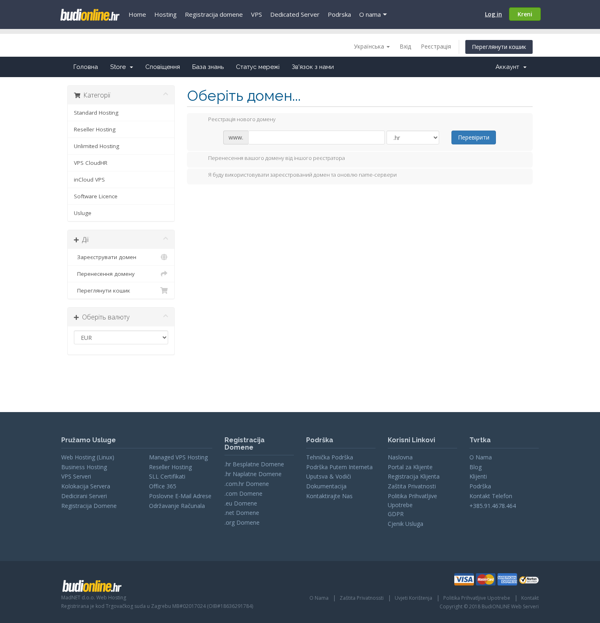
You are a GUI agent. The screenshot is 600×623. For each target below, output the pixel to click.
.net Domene (241, 513)
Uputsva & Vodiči (328, 476)
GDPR (396, 514)
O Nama (480, 457)
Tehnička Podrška (329, 457)
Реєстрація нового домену (242, 119)
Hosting (165, 14)
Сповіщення (162, 67)
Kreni (525, 14)
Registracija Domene (89, 506)
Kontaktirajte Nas (329, 496)
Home (137, 14)
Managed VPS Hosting (178, 457)
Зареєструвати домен (105, 257)
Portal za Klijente (410, 467)
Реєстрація (436, 46)
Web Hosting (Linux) (87, 457)
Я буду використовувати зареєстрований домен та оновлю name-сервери (302, 174)
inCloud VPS (89, 179)
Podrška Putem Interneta (339, 467)
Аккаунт (509, 67)
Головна (85, 67)
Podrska (339, 14)
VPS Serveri (76, 476)
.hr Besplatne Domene (254, 464)
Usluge (82, 213)
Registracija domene (214, 14)
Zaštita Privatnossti (362, 597)
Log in (493, 14)
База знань (208, 67)
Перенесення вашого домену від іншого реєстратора (276, 158)
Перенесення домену (104, 273)
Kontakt (530, 597)
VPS (256, 14)
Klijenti (478, 476)
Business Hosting (84, 467)
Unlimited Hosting (96, 146)
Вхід (405, 46)
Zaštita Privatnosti (412, 486)
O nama (370, 14)
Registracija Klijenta (414, 476)
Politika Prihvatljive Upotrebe (476, 597)
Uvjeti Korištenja (413, 597)
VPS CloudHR (90, 162)
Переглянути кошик (499, 47)
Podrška (480, 486)
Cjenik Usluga (405, 524)
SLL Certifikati (167, 476)
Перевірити (473, 137)
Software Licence (96, 196)
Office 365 (162, 486)
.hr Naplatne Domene (253, 474)
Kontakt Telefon (490, 496)
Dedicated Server (295, 14)
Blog (475, 467)
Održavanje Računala (177, 506)
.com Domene (243, 493)
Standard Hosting (96, 112)
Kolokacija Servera (85, 486)
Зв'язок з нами (313, 67)
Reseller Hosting (95, 129)
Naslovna (400, 457)
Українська (370, 46)
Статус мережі (258, 67)
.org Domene (242, 522)
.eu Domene (240, 503)
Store (119, 67)
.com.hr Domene (246, 484)
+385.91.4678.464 (492, 506)
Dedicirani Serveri (84, 496)
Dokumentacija (326, 486)
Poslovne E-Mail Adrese (180, 496)
